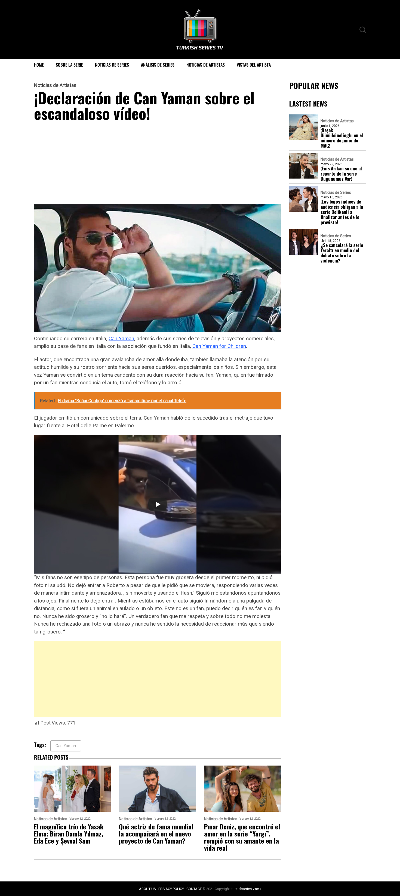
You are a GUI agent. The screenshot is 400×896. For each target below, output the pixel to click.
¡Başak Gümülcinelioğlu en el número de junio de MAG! (342, 137)
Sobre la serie (69, 64)
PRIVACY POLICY (171, 889)
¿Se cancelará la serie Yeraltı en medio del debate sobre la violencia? (342, 252)
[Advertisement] (157, 164)
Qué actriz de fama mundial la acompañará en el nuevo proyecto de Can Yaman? (156, 833)
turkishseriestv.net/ (246, 889)
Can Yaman (121, 338)
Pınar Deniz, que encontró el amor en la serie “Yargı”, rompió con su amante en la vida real (242, 837)
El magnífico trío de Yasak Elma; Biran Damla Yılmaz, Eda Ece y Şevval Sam (68, 833)
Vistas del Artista (254, 64)
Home (39, 64)
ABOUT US (147, 889)
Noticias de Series (112, 64)
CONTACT (194, 889)
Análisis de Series (157, 64)
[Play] (157, 504)
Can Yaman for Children (219, 346)
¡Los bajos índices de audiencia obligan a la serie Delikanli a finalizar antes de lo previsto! (342, 212)
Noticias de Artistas (205, 64)
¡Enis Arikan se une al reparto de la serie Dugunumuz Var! (341, 173)
